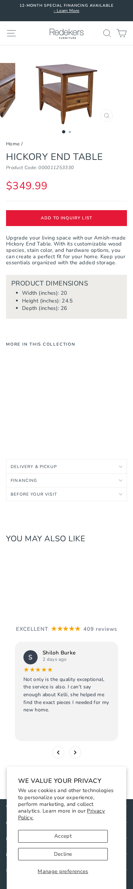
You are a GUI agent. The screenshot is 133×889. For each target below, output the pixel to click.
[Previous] (58, 752)
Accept (63, 835)
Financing (24, 480)
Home (13, 143)
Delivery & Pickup (34, 466)
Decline (63, 854)
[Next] (75, 752)
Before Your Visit (34, 494)
